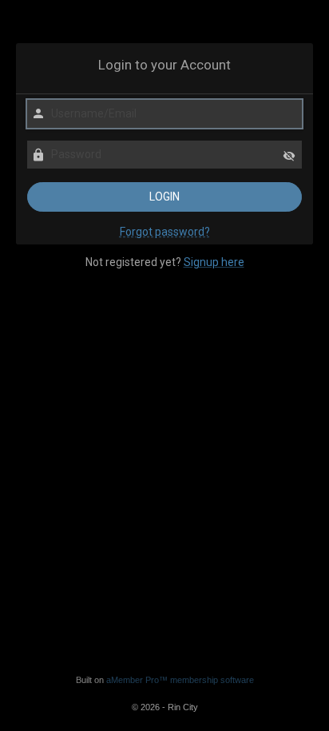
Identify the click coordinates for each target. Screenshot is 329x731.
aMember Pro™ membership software (180, 680)
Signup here (214, 262)
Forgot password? (165, 231)
